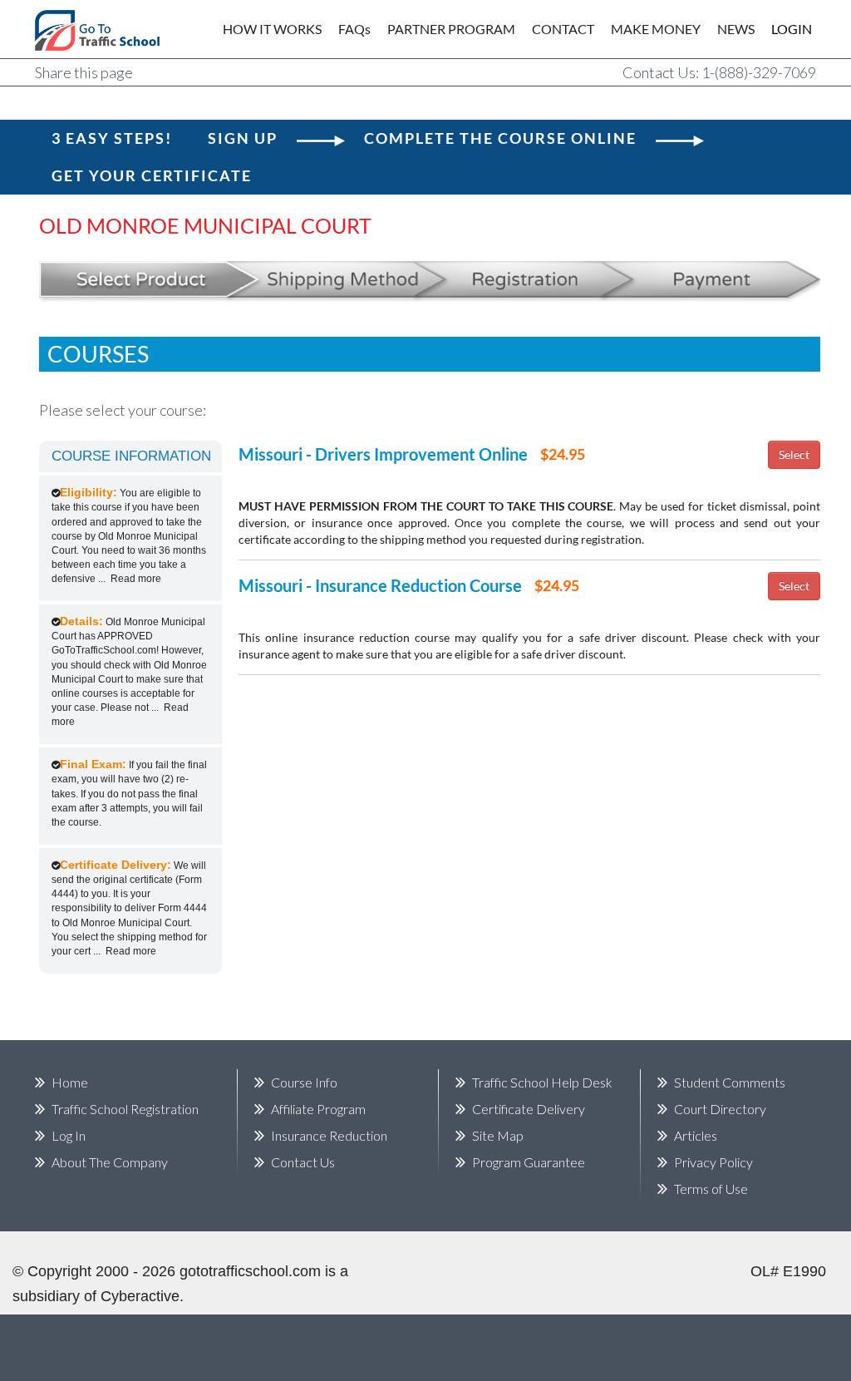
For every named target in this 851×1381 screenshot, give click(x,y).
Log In (69, 1135)
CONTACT (563, 29)
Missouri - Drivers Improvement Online (383, 454)
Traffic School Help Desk (542, 1082)
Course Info (304, 1082)
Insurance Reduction (329, 1135)
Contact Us (303, 1162)
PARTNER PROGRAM (451, 29)
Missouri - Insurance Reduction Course (380, 585)
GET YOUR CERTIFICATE (152, 175)
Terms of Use (711, 1188)
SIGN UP (243, 138)
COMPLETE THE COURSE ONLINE (500, 138)
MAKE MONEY (656, 29)
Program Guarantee (528, 1162)
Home (70, 1082)
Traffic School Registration (125, 1109)
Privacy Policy (713, 1162)
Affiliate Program (318, 1109)
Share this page (84, 72)
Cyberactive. (142, 1296)
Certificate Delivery (528, 1109)
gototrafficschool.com (250, 1271)
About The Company (110, 1162)
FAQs (354, 29)
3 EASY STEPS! (112, 138)
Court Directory (720, 1109)
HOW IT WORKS (272, 29)
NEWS (736, 29)
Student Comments (729, 1082)
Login (780, 29)
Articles (695, 1135)
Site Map (498, 1135)
